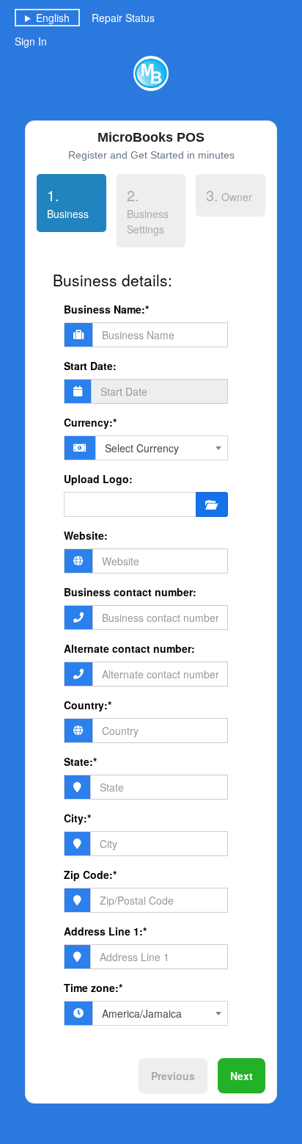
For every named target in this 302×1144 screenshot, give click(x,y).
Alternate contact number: (129, 648)
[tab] (71, 205)
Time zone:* (93, 987)
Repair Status (123, 17)
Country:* (87, 705)
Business (63, 202)
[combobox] (161, 447)
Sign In (31, 41)
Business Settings (148, 210)
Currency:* (90, 422)
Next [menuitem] (241, 1075)
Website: (86, 535)
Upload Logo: (98, 478)
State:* (80, 761)
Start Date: (90, 365)
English (53, 17)
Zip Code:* (90, 874)
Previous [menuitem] (173, 1075)
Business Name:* (106, 309)
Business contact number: (130, 591)
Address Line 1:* (105, 931)
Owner (229, 195)
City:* (77, 818)
